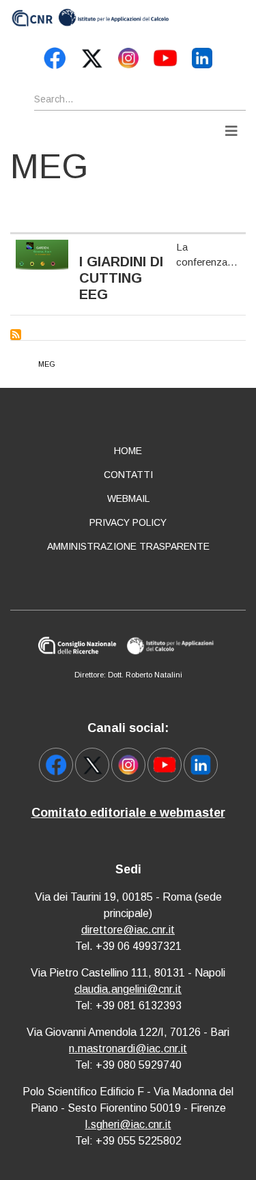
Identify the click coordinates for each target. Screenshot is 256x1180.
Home (128, 450)
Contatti (128, 474)
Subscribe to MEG (15, 334)
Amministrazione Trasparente (128, 546)
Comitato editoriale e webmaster (128, 812)
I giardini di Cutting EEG (121, 278)
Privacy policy (128, 522)
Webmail (128, 498)
